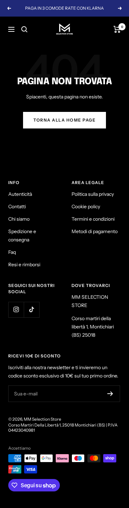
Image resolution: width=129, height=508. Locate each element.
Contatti (17, 206)
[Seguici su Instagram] (16, 309)
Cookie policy (86, 206)
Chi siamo (19, 219)
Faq (12, 252)
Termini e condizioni (93, 219)
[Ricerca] (24, 29)
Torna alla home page (64, 120)
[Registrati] (110, 393)
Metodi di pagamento (95, 231)
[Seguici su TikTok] (31, 309)
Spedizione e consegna (22, 235)
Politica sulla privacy (93, 194)
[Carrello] (117, 29)
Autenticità (20, 194)
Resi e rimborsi (24, 264)
